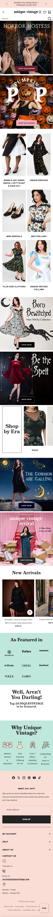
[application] (44, 908)
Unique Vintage (29, 901)
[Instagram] (24, 778)
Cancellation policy (29, 910)
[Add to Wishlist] (30, 583)
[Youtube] (34, 778)
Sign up (26, 819)
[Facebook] (13, 778)
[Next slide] (46, 4)
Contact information (14, 910)
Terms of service (31, 906)
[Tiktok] (39, 778)
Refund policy (8, 906)
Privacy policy (19, 906)
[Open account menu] (40, 12)
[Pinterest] (29, 778)
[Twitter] (18, 778)
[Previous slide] (7, 4)
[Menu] (3, 12)
